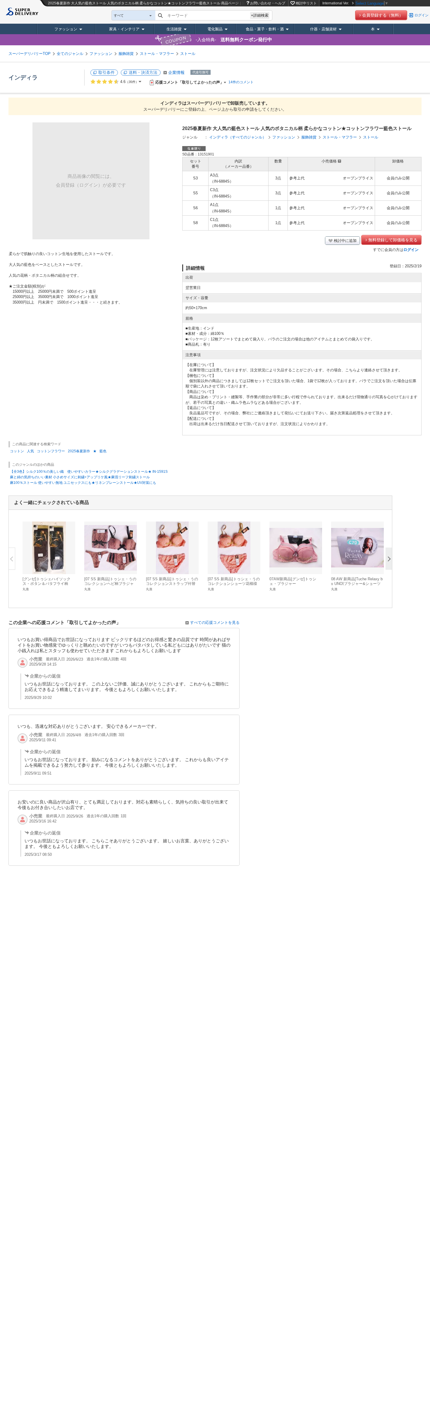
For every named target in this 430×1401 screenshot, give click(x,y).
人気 (30, 451)
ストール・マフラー (157, 53)
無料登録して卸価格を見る (392, 240)
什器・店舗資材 (323, 29)
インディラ (23, 77)
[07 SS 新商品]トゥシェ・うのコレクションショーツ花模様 (234, 581)
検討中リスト (306, 3)
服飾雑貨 (126, 53)
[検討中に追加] (67, 567)
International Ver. (335, 3)
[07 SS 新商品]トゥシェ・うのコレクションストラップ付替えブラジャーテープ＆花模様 (172, 583)
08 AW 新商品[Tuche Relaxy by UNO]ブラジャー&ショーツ (357, 581)
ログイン (421, 15)
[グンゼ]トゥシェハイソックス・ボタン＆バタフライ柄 (46, 581)
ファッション (65, 29)
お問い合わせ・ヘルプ (267, 3)
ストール (187, 53)
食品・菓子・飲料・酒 (265, 29)
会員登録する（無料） (382, 15)
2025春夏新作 (79, 451)
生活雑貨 (174, 29)
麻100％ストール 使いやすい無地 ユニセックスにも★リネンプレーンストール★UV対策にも (83, 483)
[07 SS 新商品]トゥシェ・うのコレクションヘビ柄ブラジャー (110, 583)
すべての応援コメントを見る (215, 622)
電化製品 (215, 29)
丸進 (26, 589)
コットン (17, 451)
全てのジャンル (70, 53)
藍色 (102, 451)
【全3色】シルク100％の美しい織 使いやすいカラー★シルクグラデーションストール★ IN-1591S (89, 472)
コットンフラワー (51, 451)
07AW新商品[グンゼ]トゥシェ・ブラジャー (292, 581)
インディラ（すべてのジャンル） (237, 137)
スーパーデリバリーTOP (29, 53)
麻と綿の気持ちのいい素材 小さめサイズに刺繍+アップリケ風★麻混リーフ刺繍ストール (80, 477)
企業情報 (176, 72)
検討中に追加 (345, 240)
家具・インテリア (124, 29)
